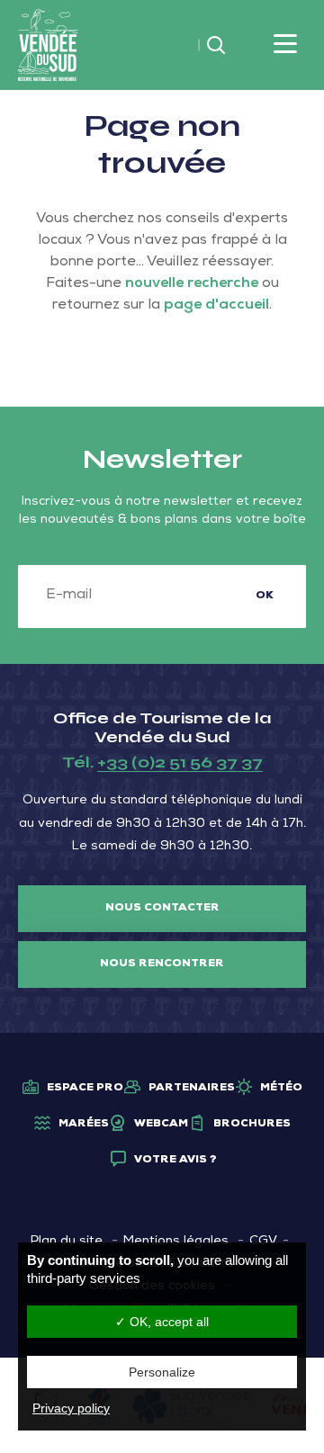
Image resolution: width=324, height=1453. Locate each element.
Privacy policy (71, 1408)
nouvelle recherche (191, 284)
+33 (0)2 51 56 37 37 (180, 762)
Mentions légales (176, 1241)
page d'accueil (216, 306)
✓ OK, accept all (162, 1321)
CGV (263, 1241)
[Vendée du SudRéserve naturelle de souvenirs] (48, 46)
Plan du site (67, 1241)
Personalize (162, 1372)
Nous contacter (162, 908)
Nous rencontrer (162, 964)
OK (265, 596)
